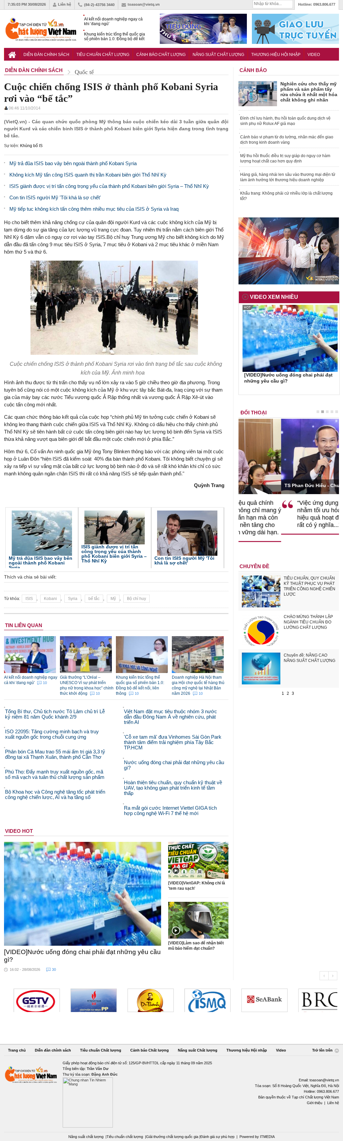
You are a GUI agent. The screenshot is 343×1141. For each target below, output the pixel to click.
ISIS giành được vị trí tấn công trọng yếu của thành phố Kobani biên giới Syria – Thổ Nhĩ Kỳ (114, 553)
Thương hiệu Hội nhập (275, 54)
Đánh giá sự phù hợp (217, 1137)
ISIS (29, 598)
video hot (19, 831)
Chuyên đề (254, 566)
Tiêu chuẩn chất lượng (125, 1137)
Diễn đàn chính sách (46, 54)
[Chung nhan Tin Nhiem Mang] (171, 1094)
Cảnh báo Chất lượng (161, 54)
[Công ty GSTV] (29, 1000)
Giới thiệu (314, 1103)
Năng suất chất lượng (86, 1137)
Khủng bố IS (31, 145)
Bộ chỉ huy (136, 598)
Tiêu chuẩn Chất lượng (102, 54)
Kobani (50, 598)
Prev (324, 975)
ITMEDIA (267, 1137)
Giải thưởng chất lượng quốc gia (172, 1137)
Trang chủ (17, 1050)
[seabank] (256, 1000)
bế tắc (93, 598)
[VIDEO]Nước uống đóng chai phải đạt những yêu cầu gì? (82, 955)
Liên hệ (64, 4)
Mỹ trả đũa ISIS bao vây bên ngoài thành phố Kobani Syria (40, 562)
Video (313, 54)
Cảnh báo (253, 70)
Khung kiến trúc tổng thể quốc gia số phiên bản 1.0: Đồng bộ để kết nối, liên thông (114, 37)
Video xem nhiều (274, 297)
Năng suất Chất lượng (218, 54)
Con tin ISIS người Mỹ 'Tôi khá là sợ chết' (184, 560)
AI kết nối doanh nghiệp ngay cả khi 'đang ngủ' (113, 21)
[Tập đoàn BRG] (313, 1000)
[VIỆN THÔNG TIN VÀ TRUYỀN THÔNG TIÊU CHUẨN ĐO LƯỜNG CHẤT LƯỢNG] (200, 1000)
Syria (72, 598)
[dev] (86, 1000)
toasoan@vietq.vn (144, 4)
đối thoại (254, 412)
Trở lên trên (323, 1051)
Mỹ (113, 598)
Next (332, 975)
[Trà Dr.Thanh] (143, 1000)
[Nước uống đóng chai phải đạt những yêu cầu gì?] (82, 894)
